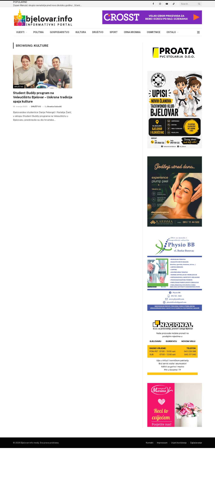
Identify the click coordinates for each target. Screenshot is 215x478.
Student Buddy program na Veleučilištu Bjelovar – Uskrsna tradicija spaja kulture (42, 97)
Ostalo (171, 32)
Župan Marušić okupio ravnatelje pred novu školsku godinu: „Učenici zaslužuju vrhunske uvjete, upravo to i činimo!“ (48, 5)
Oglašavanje (196, 443)
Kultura (81, 32)
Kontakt (149, 443)
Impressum (162, 443)
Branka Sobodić (54, 106)
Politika (38, 32)
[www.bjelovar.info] (43, 18)
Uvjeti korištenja (179, 443)
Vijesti (20, 32)
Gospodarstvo (59, 32)
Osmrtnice (153, 32)
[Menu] (198, 32)
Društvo (97, 32)
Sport (114, 32)
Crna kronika (132, 32)
